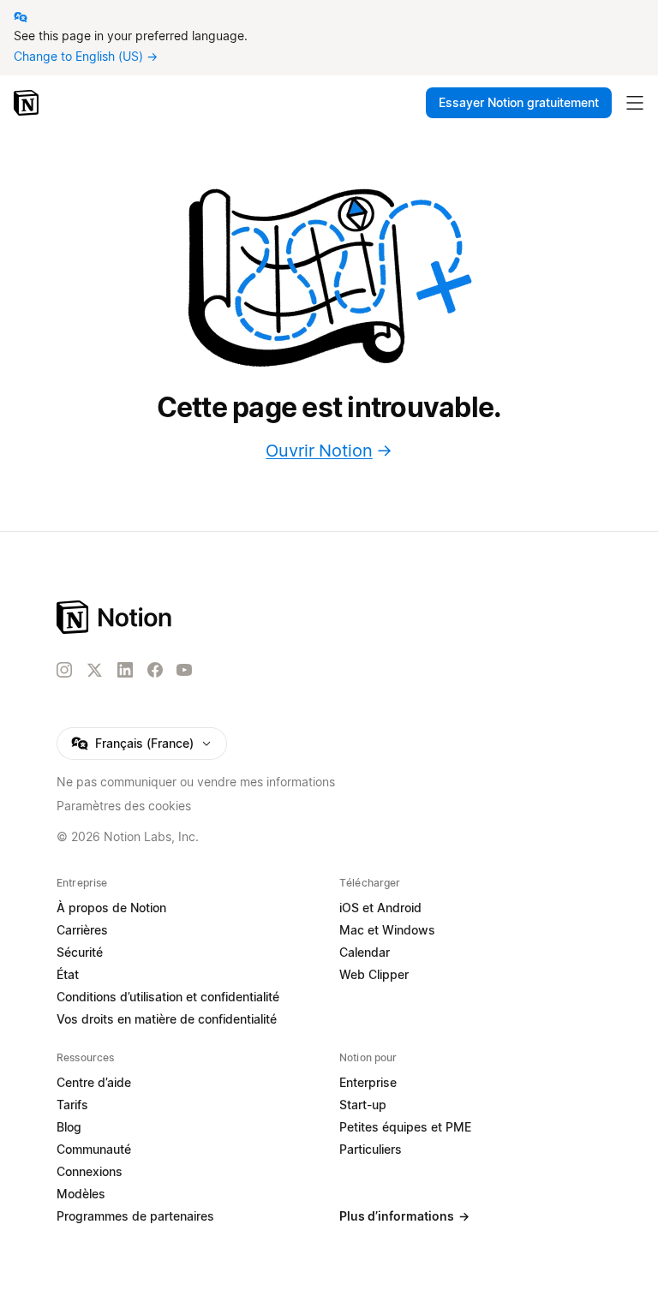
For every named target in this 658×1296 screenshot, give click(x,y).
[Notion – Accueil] (28, 102)
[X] (94, 671)
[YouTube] (184, 670)
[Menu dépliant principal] (635, 103)
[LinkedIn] (125, 670)
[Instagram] (64, 670)
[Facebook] (155, 670)
